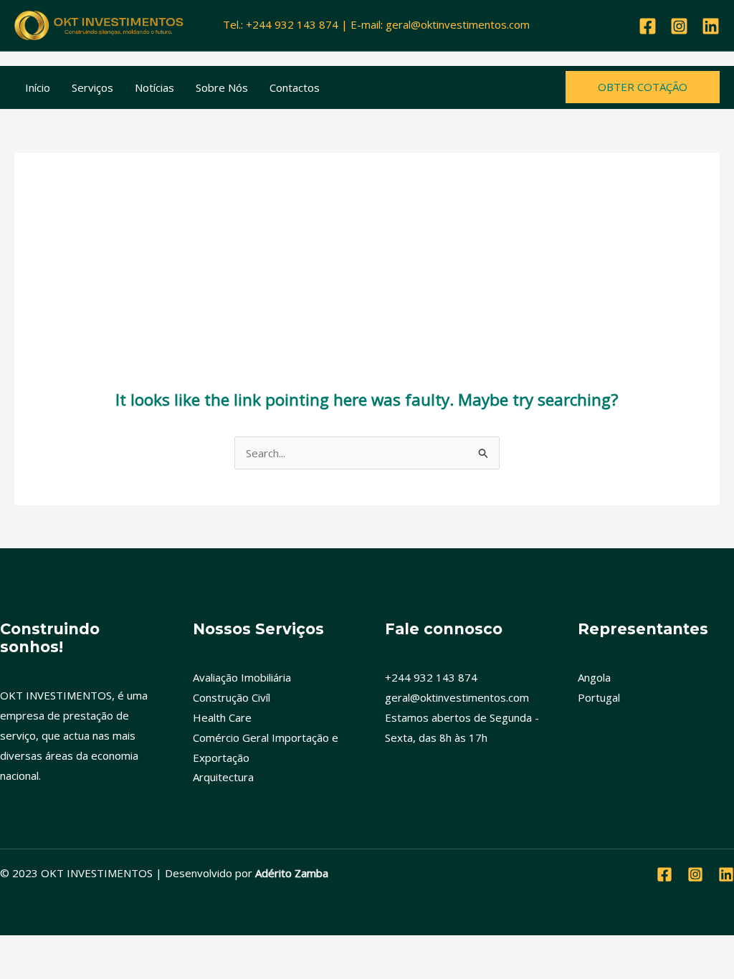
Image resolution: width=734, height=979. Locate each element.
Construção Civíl (231, 697)
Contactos (295, 87)
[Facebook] (648, 26)
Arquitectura (223, 777)
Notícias (154, 87)
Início (37, 87)
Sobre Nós (222, 87)
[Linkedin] (711, 26)
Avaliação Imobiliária (242, 677)
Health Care (222, 717)
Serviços (92, 87)
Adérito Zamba (291, 873)
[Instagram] (679, 26)
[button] (643, 87)
